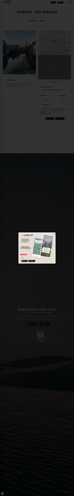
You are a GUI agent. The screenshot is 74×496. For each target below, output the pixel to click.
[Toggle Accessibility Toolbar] (2, 493)
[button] (53, 234)
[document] (37, 248)
